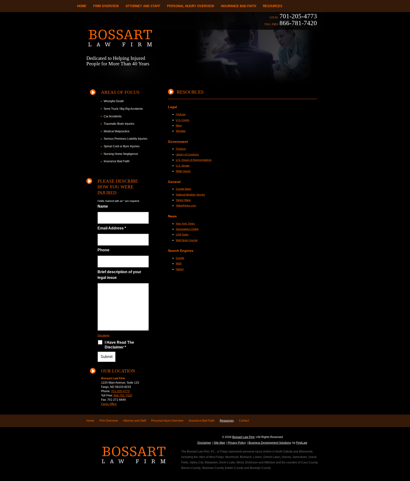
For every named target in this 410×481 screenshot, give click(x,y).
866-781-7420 (298, 23)
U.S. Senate (183, 165)
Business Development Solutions (269, 442)
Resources (272, 6)
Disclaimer (104, 335)
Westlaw (181, 130)
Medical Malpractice (117, 131)
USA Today (182, 234)
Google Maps (183, 188)
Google (180, 258)
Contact (244, 420)
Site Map (219, 442)
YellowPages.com (186, 205)
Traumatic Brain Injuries (119, 123)
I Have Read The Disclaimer (119, 344)
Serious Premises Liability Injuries (125, 138)
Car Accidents (112, 116)
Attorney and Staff (143, 6)
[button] (405, 446)
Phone (103, 250)
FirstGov (181, 148)
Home (81, 6)
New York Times (185, 223)
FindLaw (181, 114)
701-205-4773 (298, 16)
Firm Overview (106, 6)
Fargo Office (109, 404)
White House (183, 171)
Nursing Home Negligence (121, 154)
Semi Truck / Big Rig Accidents (123, 108)
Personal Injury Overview (190, 6)
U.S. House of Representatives (194, 159)
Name (103, 206)
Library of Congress (187, 154)
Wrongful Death (114, 101)
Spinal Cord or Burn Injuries (122, 146)
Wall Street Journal (186, 240)
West (179, 125)
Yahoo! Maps (183, 200)
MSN (179, 263)
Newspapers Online (187, 229)
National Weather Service (190, 194)
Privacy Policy (237, 442)
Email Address (112, 228)
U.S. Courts (182, 120)
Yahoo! (180, 269)
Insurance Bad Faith (238, 6)
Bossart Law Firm (243, 437)
